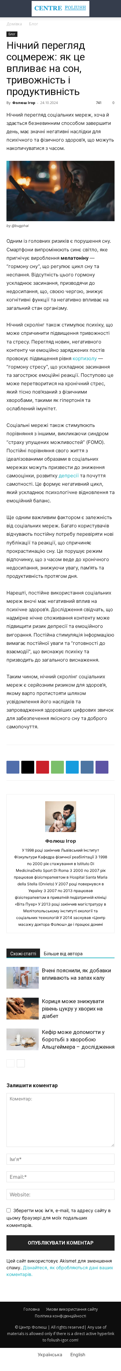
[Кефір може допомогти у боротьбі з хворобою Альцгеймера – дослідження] (22, 1039)
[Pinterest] (42, 767)
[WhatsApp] (57, 767)
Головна (32, 1309)
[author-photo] (60, 832)
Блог (33, 24)
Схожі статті (23, 953)
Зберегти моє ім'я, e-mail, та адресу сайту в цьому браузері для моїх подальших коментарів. (58, 1218)
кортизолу (85, 358)
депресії (69, 476)
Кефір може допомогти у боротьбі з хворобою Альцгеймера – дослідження (78, 1039)
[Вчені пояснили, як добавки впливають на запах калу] (22, 978)
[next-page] (21, 1063)
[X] (27, 767)
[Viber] (102, 767)
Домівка (14, 24)
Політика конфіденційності (60, 1316)
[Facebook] (12, 767)
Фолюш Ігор (23, 102)
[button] (11, 8)
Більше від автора (63, 953)
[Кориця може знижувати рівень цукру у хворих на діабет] (22, 1009)
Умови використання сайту (72, 1309)
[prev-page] (10, 1063)
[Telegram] (72, 767)
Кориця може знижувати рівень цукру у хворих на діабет (73, 1008)
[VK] (87, 767)
